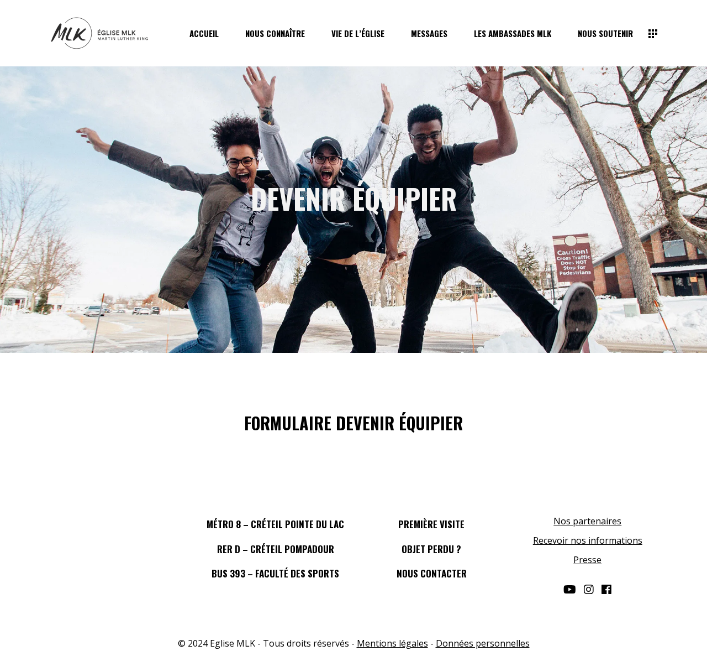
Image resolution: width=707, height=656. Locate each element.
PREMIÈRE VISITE (431, 524)
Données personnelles (483, 643)
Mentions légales (392, 643)
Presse (587, 560)
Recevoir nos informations (587, 540)
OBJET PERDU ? (431, 549)
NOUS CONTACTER (432, 573)
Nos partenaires (587, 521)
